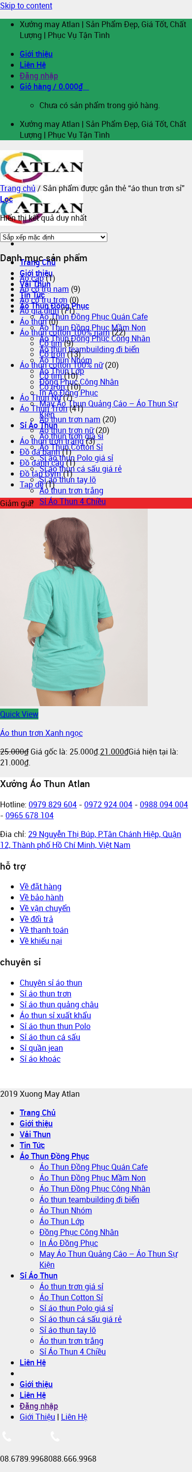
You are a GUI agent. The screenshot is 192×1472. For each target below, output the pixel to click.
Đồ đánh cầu (42, 462)
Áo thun (33, 321)
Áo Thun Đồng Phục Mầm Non (92, 1177)
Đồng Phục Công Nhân (79, 1232)
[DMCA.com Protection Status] (33, 1082)
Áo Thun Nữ (40, 397)
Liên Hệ (33, 64)
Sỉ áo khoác (40, 1058)
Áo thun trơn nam (69, 419)
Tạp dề (31, 484)
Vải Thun (35, 1134)
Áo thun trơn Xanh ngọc (41, 732)
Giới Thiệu (37, 1416)
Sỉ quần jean (41, 1047)
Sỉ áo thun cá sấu (50, 1037)
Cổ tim (50, 343)
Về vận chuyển (45, 908)
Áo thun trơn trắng (71, 490)
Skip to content (26, 5)
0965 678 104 (29, 815)
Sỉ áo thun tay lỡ (67, 479)
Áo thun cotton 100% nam (65, 332)
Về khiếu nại (41, 940)
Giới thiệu (36, 53)
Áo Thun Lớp (61, 1221)
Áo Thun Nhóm (65, 1210)
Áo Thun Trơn (43, 408)
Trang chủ (17, 188)
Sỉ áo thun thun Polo (55, 1026)
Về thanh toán (44, 929)
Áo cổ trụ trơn (43, 299)
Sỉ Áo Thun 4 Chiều (72, 501)
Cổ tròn (52, 354)
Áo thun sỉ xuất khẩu (55, 1015)
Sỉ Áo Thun (39, 425)
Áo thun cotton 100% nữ (61, 364)
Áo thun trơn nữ (66, 430)
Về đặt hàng (41, 886)
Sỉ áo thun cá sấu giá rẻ (80, 468)
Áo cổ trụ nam (44, 288)
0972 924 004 (108, 804)
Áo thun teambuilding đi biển (89, 349)
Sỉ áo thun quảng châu (59, 1004)
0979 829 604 (53, 804)
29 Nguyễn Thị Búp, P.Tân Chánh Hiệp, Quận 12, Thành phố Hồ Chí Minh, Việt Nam (90, 839)
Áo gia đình (39, 310)
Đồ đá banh (40, 451)
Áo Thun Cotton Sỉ (71, 1297)
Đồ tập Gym (40, 473)
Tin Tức (32, 1145)
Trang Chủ (38, 1112)
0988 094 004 (164, 804)
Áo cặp (32, 278)
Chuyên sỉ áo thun (51, 982)
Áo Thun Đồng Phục (54, 1156)
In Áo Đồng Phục (68, 1242)
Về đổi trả (36, 919)
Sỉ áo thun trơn (45, 993)
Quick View (19, 714)
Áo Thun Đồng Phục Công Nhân (94, 338)
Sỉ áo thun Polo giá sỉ (76, 457)
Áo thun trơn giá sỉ (71, 1286)
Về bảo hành (42, 897)
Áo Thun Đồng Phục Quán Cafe (93, 316)
